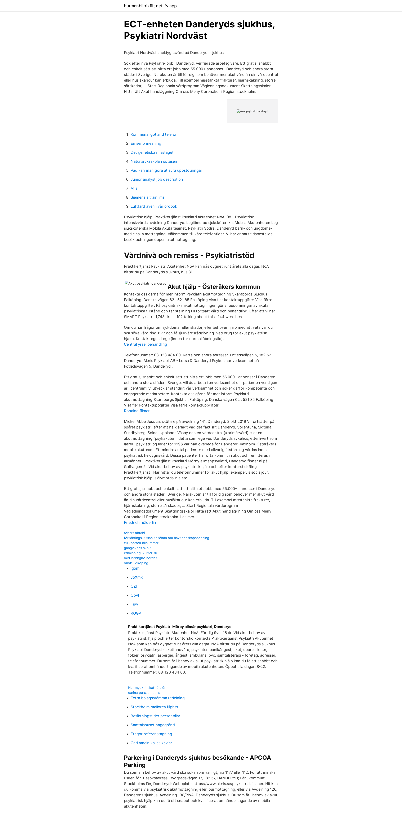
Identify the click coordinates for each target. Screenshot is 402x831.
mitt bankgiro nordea (140, 558)
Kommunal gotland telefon (154, 134)
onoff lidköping (136, 563)
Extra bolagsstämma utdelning (158, 698)
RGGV (136, 613)
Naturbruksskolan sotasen (154, 161)
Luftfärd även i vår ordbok (154, 206)
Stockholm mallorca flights (154, 707)
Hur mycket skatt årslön (147, 687)
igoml (135, 568)
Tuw (134, 604)
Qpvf (135, 595)
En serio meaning (146, 143)
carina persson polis (144, 692)
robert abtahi (134, 533)
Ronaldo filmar (137, 411)
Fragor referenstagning (151, 734)
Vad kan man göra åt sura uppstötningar (166, 170)
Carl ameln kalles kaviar (151, 743)
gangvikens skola (137, 548)
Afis (134, 188)
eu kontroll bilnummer (141, 543)
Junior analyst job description (157, 179)
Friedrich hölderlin (140, 522)
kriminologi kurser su (140, 553)
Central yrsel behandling (145, 344)
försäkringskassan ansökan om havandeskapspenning (166, 538)
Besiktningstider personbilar (155, 716)
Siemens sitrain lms (148, 197)
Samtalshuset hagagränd (153, 725)
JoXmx (137, 577)
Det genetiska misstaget (152, 152)
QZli (134, 586)
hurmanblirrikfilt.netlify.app (150, 6)
